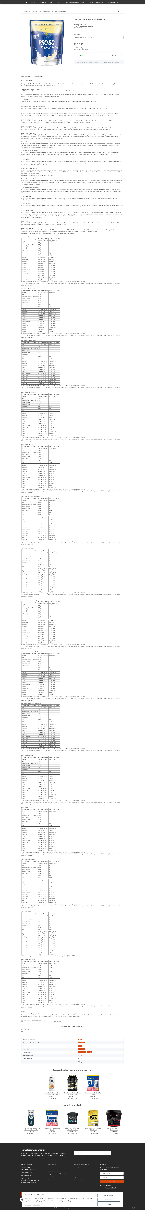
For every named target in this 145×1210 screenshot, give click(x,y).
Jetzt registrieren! (111, 1188)
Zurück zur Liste (26, 11)
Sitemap (76, 1174)
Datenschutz (36, 1205)
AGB (75, 1171)
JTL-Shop (136, 1208)
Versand (87, 49)
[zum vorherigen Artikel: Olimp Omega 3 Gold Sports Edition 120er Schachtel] (118, 11)
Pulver (79, 1039)
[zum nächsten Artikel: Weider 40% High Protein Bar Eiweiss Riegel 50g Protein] (122, 11)
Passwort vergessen (105, 1185)
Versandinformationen (54, 1177)
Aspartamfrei (81, 1042)
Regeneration (81, 1048)
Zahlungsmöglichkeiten (54, 1171)
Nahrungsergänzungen (86, 26)
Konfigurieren (109, 1199)
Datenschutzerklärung (50, 1153)
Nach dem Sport (82, 1052)
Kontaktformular (26, 1175)
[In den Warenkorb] (22, 17)
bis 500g (80, 1045)
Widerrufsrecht (78, 1180)
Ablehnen (109, 1204)
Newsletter (51, 1180)
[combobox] (99, 37)
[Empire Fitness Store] (26, 2)
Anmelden (112, 1182)
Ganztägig (89, 1052)
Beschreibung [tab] (26, 76)
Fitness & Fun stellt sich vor (55, 1168)
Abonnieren (117, 1153)
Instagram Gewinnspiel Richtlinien (57, 1174)
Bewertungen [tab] (38, 76)
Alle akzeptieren (108, 1195)
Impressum (28, 1205)
